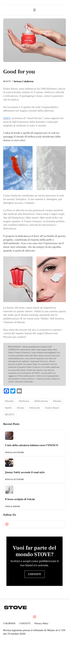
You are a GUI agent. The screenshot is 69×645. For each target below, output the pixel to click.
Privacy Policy (41, 623)
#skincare (34, 407)
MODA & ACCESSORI (14, 452)
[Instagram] (7, 524)
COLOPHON (9, 623)
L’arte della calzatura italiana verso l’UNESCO (31, 445)
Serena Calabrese (24, 81)
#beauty (9, 401)
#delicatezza (41, 401)
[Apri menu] (34, 10)
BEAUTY (7, 81)
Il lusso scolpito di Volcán (20, 499)
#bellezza (24, 401)
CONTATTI (34, 574)
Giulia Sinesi (52, 407)
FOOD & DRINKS (12, 506)
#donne (57, 401)
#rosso (20, 407)
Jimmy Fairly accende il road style (25, 472)
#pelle (8, 407)
